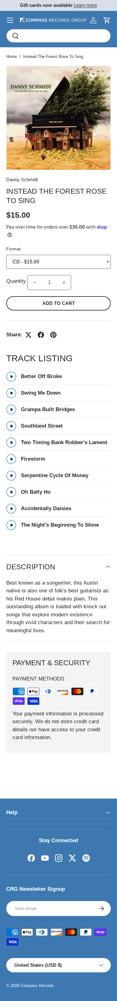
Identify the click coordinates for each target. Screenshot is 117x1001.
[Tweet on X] (28, 335)
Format (13, 248)
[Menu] (10, 20)
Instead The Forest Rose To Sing (53, 56)
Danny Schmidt (22, 179)
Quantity (16, 281)
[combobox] (58, 36)
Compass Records (37, 985)
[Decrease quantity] (34, 282)
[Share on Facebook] (41, 335)
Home (11, 56)
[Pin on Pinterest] (53, 335)
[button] (107, 20)
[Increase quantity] (64, 282)
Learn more (85, 5)
